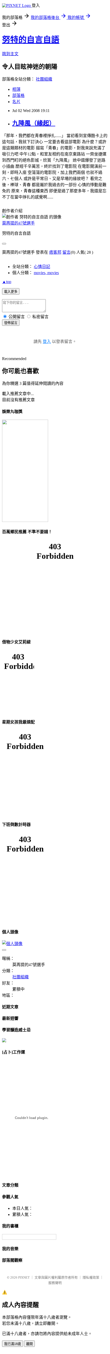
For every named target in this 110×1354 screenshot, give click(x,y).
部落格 (18, 95)
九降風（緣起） (33, 123)
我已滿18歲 (12, 1344)
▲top (6, 281)
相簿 (16, 89)
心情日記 (42, 266)
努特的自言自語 (30, 39)
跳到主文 (10, 54)
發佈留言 (10, 323)
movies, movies (46, 273)
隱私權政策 (91, 1277)
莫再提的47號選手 (18, 223)
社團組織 (44, 79)
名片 (16, 101)
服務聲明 (55, 1283)
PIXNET (24, 1277)
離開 (29, 1344)
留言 (66, 252)
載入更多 (10, 292)
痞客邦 (55, 252)
